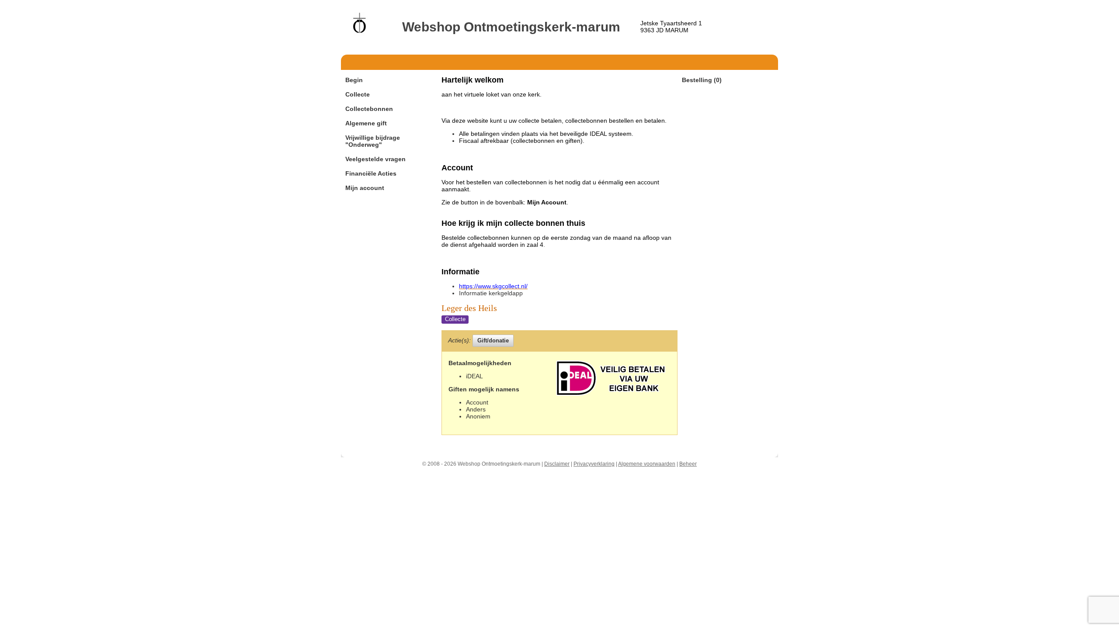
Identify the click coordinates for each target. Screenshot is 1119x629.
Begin (354, 79)
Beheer (688, 464)
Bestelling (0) (702, 79)
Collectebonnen (369, 108)
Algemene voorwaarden (646, 464)
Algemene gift (366, 123)
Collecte (357, 94)
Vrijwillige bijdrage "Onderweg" (372, 141)
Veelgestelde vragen (375, 159)
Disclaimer (557, 464)
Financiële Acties (370, 173)
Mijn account (364, 187)
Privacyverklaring (594, 464)
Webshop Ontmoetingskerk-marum (511, 27)
